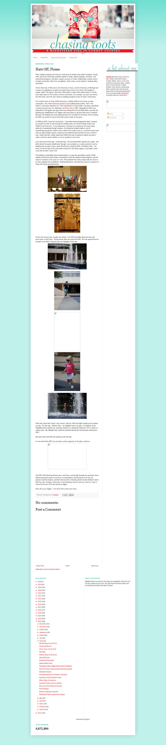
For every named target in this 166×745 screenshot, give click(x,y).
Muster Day (69, 108)
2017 (40, 607)
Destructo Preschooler (46, 660)
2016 (40, 610)
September (43, 632)
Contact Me (73, 58)
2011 (40, 713)
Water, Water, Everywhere (47, 680)
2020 (40, 599)
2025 (40, 584)
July (41, 638)
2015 (40, 613)
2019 (40, 601)
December (43, 624)
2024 (40, 587)
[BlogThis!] (66, 495)
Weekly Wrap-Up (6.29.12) (48, 643)
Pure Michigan (44, 689)
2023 (40, 590)
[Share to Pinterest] (73, 495)
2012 (40, 621)
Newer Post (40, 566)
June (41, 641)
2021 (40, 596)
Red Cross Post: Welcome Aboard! (50, 686)
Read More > (123, 95)
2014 (40, 616)
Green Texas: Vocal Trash (47, 649)
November (43, 627)
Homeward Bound (45, 646)
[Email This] (63, 495)
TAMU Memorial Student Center (59, 104)
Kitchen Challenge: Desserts (48, 692)
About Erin (44, 58)
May (41, 698)
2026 (40, 581)
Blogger (87, 719)
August (41, 635)
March (41, 704)
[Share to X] (68, 495)
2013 (40, 618)
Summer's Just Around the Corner (50, 677)
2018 (40, 604)
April (41, 701)
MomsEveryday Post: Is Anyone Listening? (53, 674)
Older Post (94, 566)
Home (35, 58)
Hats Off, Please (44, 657)
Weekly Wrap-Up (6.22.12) (48, 655)
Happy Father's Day (45, 663)
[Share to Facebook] (70, 495)
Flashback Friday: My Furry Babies (50, 683)
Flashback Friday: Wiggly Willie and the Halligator (55, 666)
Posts (111, 114)
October (42, 629)
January (42, 709)
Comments (112, 117)
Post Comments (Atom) (52, 569)
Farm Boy (42, 652)
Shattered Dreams (45, 672)
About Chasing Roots (58, 58)
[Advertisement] (118, 170)
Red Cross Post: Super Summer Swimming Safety (55, 669)
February (42, 706)
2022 (40, 593)
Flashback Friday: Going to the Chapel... (52, 694)
